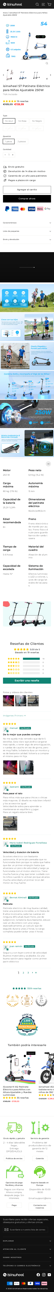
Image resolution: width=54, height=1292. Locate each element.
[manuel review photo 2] (26, 767)
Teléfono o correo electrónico (21, 1266)
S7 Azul (9, 128)
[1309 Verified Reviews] (27, 1036)
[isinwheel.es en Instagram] (43, 1274)
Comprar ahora (27, 198)
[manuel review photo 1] (10, 767)
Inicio (5, 13)
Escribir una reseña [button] (27, 680)
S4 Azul (9, 121)
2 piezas (22, 141)
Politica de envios (14, 1158)
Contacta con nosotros (39, 1206)
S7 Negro (36, 128)
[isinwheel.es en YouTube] (49, 1274)
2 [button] (23, 972)
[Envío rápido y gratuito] (14, 1127)
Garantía (40, 1158)
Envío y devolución (11, 239)
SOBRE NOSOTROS (12, 1257)
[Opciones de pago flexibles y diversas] (14, 1172)
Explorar (8, 1241)
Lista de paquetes (11, 231)
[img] (9, 723)
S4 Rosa (22, 121)
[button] (10, 101)
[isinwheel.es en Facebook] (38, 1274)
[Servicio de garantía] (40, 1127)
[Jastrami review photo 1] (10, 823)
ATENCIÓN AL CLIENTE (14, 1249)
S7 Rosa (22, 128)
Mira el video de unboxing (26, 618)
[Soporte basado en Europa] (40, 1172)
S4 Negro (37, 121)
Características (9, 223)
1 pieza (8, 141)
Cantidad (7, 149)
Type (5, 116)
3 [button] (28, 972)
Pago (14, 1205)
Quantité (7, 136)
